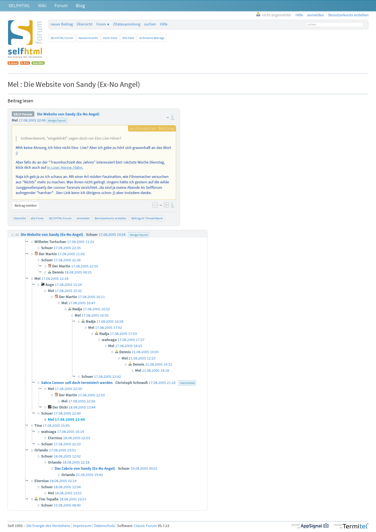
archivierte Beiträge (151, 38)
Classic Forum (145, 525)
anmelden (83, 218)
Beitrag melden (26, 205)
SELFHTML (19, 5)
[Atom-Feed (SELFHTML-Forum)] (13, 63)
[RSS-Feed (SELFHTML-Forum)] (25, 63)
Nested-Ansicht (88, 38)
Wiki (42, 5)
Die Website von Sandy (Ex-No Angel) (68, 114)
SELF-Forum (23, 114)
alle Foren (37, 218)
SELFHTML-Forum (61, 38)
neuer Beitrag (62, 24)
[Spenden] (38, 63)
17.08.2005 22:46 (32, 120)
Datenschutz (104, 525)
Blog (80, 5)
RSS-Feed (128, 38)
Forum (61, 5)
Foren (101, 24)
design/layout (57, 120)
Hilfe (164, 24)
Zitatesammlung (126, 24)
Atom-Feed (110, 38)
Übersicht (84, 24)
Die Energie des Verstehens (48, 525)
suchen (150, 24)
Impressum (82, 525)
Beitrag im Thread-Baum (147, 218)
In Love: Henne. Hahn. (65, 167)
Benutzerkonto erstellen (110, 218)
